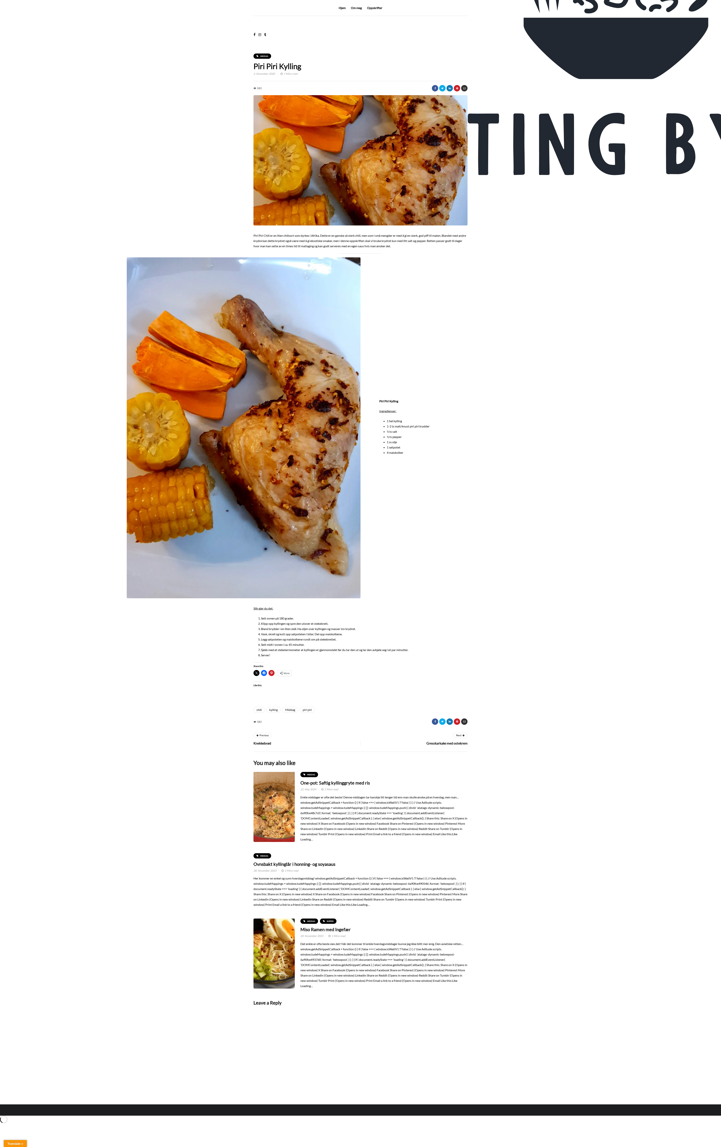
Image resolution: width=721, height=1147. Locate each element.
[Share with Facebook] (435, 88)
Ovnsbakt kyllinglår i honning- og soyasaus (294, 864)
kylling (273, 709)
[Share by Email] (464, 88)
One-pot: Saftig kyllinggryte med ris (335, 782)
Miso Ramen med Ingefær (325, 929)
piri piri (307, 709)
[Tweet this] (442, 88)
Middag (290, 709)
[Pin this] (457, 88)
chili (259, 709)
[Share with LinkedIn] (449, 88)
